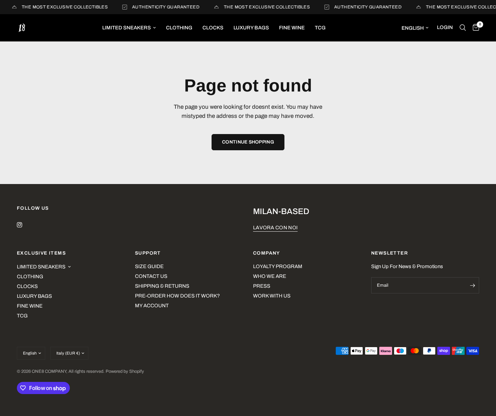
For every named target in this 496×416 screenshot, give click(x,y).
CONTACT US (151, 276)
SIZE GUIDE (149, 266)
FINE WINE (292, 27)
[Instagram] (24, 224)
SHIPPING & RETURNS (162, 286)
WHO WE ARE (269, 276)
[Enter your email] (472, 285)
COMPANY (266, 253)
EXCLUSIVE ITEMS (41, 253)
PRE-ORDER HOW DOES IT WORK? (177, 295)
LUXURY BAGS (251, 27)
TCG (320, 27)
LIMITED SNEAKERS (126, 27)
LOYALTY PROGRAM (277, 266)
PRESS (261, 286)
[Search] (462, 27)
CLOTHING (179, 27)
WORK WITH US (272, 295)
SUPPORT (148, 253)
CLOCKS (212, 27)
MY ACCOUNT (152, 305)
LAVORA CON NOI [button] (275, 227)
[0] (474, 27)
